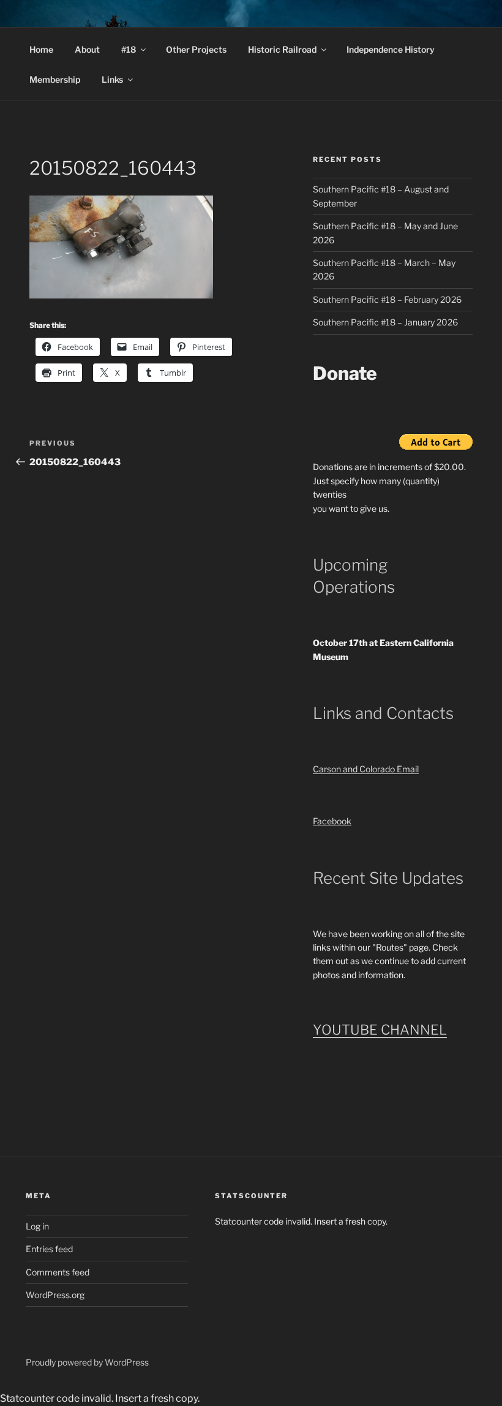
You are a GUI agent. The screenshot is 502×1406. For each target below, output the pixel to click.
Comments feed (57, 1272)
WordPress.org (55, 1295)
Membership (54, 79)
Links (112, 79)
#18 (128, 49)
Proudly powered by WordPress (87, 1362)
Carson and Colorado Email (366, 769)
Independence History (391, 49)
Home (41, 49)
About (87, 49)
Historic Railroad (282, 49)
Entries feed (49, 1249)
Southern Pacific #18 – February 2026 (387, 299)
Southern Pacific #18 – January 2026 (385, 322)
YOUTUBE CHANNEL (380, 1030)
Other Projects (196, 49)
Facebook (332, 821)
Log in (37, 1226)
